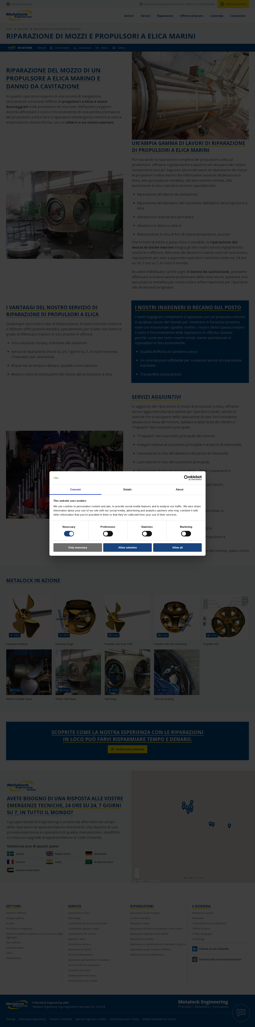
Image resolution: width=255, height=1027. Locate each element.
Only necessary (77, 547)
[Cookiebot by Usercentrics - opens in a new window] (186, 477)
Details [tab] (127, 489)
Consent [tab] (75, 489)
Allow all (177, 547)
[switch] (108, 533)
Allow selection (127, 547)
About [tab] (179, 489)
